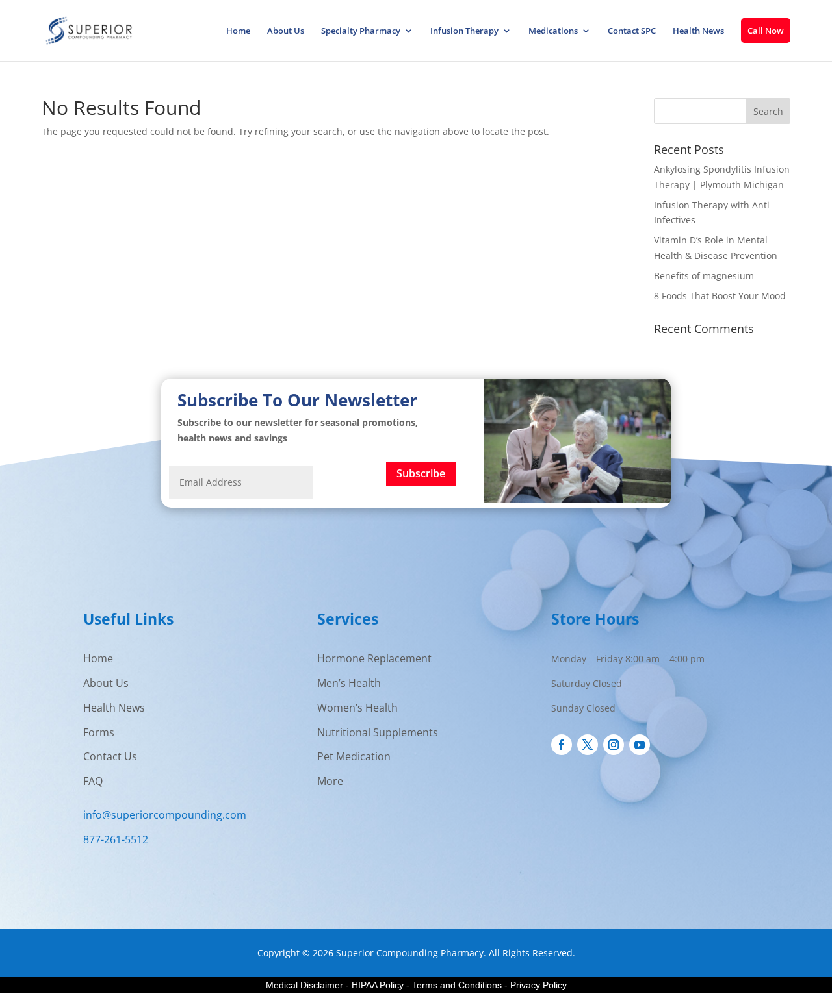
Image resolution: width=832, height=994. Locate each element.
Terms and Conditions (457, 985)
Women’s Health (357, 708)
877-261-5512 (115, 839)
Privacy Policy (538, 985)
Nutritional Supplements (377, 732)
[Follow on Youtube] (639, 744)
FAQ (93, 781)
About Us (285, 31)
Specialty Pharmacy (360, 31)
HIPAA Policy (378, 985)
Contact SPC (632, 31)
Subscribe (420, 473)
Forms (98, 732)
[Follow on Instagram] (613, 744)
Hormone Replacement (374, 658)
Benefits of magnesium (704, 275)
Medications (553, 31)
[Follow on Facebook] (561, 744)
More (330, 781)
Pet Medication (354, 756)
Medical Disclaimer (304, 985)
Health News (698, 31)
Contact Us (110, 756)
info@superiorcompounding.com (164, 815)
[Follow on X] (587, 744)
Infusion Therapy (464, 31)
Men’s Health (349, 683)
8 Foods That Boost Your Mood (720, 296)
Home (238, 31)
